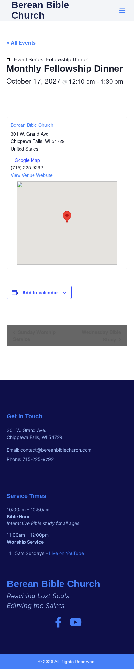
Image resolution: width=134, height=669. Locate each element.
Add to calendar (40, 292)
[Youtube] (75, 622)
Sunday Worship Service (34, 335)
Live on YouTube (66, 553)
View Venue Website (32, 175)
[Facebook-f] (58, 622)
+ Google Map (25, 160)
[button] (122, 10)
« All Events (21, 42)
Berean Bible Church (32, 125)
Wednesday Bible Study (101, 335)
